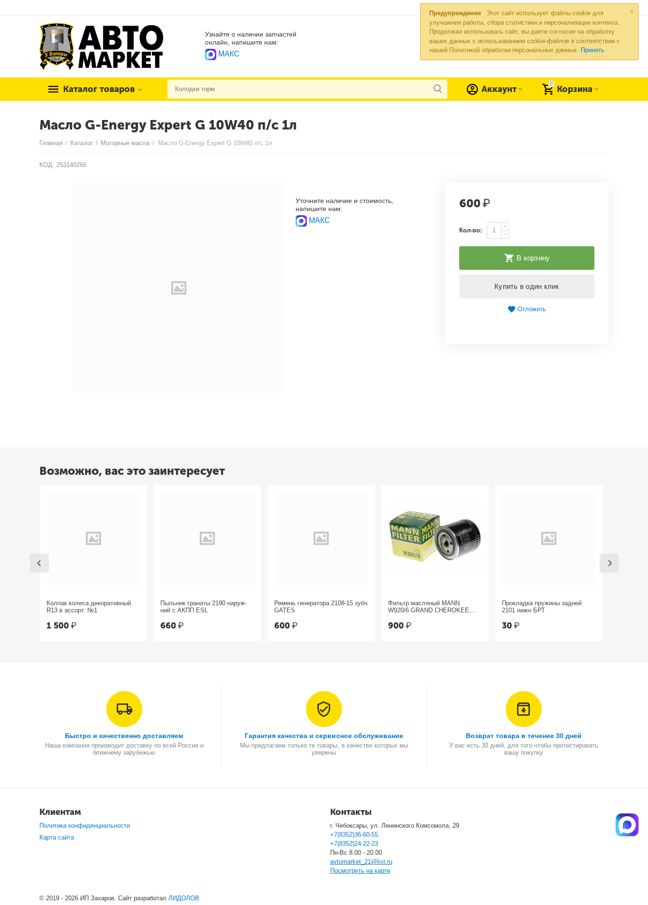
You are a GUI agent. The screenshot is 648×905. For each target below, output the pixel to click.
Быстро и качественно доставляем (124, 735)
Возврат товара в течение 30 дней (524, 735)
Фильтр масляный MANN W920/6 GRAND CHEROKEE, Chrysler (429, 607)
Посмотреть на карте (360, 870)
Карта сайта (56, 837)
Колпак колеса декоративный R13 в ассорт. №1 (88, 607)
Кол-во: (470, 230)
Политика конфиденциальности (84, 825)
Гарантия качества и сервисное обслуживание (324, 735)
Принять (592, 50)
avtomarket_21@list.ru (361, 861)
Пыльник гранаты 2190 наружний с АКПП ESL (203, 607)
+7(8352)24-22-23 (354, 843)
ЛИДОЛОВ (183, 898)
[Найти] (437, 89)
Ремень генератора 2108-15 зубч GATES (321, 607)
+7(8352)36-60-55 (354, 834)
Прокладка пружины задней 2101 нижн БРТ (542, 607)
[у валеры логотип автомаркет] (101, 45)
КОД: (46, 164)
